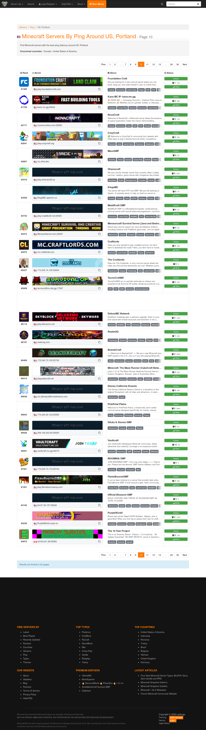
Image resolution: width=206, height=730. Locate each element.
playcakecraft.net (45, 378)
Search (31, 3)
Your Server (98, 3)
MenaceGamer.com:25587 (50, 233)
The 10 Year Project (119, 531)
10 (141, 64)
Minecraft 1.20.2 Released (153, 689)
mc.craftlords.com (45, 251)
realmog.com (43, 342)
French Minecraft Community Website (159, 693)
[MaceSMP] (67, 154)
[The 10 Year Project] (67, 534)
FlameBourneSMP (118, 476)
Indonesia (145, 635)
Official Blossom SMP (120, 494)
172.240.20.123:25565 (48, 414)
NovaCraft (113, 114)
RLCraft (85, 639)
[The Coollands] (67, 262)
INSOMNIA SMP (117, 458)
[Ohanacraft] (67, 172)
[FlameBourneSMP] (67, 479)
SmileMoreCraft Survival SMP (96, 686)
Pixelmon (86, 632)
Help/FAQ (66, 3)
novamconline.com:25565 (49, 125)
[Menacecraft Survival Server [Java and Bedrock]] (67, 226)
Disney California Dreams (122, 386)
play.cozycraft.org (45, 143)
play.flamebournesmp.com (50, 486)
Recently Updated (31, 639)
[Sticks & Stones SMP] (67, 425)
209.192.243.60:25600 (48, 432)
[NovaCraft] (67, 117)
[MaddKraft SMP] (67, 208)
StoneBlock (87, 643)
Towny (85, 662)
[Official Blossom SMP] (67, 497)
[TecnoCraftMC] (67, 280)
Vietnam (145, 654)
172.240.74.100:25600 (48, 270)
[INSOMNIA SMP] (67, 461)
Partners (27, 686)
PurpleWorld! (115, 512)
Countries (27, 647)
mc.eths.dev (43, 161)
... (120, 64)
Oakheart (86, 690)
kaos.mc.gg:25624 (46, 107)
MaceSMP (113, 151)
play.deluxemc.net (46, 323)
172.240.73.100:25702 (48, 360)
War (84, 647)
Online (176, 78)
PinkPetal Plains (117, 404)
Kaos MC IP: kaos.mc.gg (122, 96)
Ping (32, 27)
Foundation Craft (117, 78)
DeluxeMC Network (119, 313)
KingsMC (113, 187)
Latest (26, 632)
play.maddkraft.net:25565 (49, 215)
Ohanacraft (114, 169)
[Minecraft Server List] (4, 4)
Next (185, 64)
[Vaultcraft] (67, 443)
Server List (16, 3)
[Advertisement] (103, 16)
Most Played (29, 635)
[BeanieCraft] (67, 352)
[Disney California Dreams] (67, 389)
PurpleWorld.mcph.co (47, 523)
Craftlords (113, 241)
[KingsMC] (67, 190)
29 (171, 64)
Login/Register (47, 3)
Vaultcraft (113, 440)
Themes (27, 662)
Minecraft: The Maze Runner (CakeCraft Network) (135, 368)
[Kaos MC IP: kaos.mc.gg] (67, 99)
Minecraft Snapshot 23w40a (154, 686)
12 (153, 64)
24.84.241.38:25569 (47, 541)
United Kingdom (148, 658)
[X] (162, 4)
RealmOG (113, 331)
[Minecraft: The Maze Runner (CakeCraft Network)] (67, 371)
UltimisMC (87, 675)
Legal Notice (164, 723)
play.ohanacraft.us (46, 179)
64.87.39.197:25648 (47, 505)
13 (159, 64)
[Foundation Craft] (67, 81)
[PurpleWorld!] (67, 515)
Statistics (27, 679)
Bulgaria (145, 650)
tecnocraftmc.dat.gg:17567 (50, 288)
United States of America (152, 632)
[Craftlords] (67, 244)
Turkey (144, 643)
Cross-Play (87, 650)
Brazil (143, 647)
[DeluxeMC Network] (67, 316)
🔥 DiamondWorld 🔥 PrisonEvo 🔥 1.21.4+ (103, 683)
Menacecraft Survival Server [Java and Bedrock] (135, 223)
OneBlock (86, 635)
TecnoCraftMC (116, 277)
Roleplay (86, 658)
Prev (103, 64)
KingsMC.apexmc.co (47, 197)
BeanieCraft (114, 349)
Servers (23, 27)
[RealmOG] (67, 334)
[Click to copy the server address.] (99, 89)
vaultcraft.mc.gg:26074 (48, 450)
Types (26, 658)
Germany (145, 662)
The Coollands (116, 259)
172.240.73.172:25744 (48, 468)
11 (147, 64)
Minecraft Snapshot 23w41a (154, 682)
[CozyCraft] (67, 136)
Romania (145, 639)
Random (27, 643)
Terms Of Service (31, 690)
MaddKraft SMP (116, 205)
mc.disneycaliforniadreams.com (52, 396)
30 (177, 64)
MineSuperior (88, 679)
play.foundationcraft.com (49, 89)
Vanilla (85, 654)
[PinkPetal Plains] (67, 407)
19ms (176, 86)
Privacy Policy (29, 694)
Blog (25, 683)
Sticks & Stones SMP (120, 422)
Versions (27, 650)
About (80, 3)
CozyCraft (113, 132)
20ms (176, 484)
